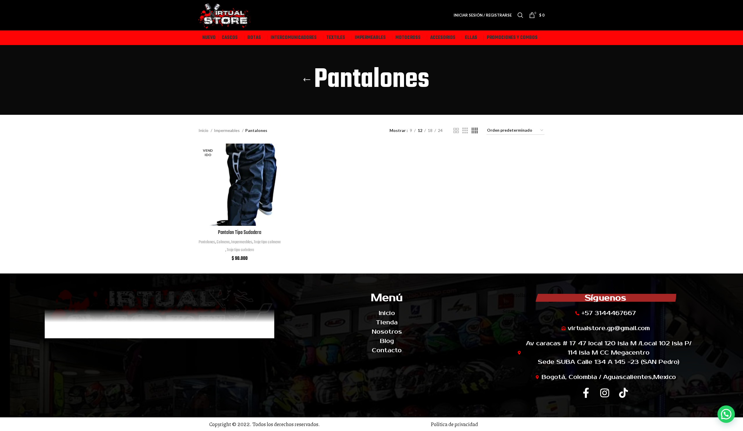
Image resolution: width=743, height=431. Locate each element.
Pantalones (207, 242)
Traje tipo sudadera (240, 249)
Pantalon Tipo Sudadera (239, 232)
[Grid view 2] (456, 130)
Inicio (204, 130)
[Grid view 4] (475, 130)
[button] (726, 414)
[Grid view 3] (465, 130)
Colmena (223, 242)
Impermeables (227, 130)
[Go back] (307, 80)
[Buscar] (520, 15)
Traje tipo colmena (267, 242)
